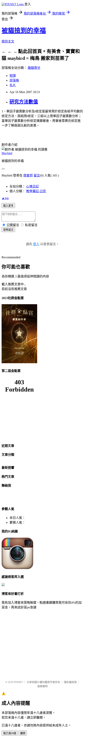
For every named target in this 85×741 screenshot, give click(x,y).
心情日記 (32, 186)
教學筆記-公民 (36, 191)
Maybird (7, 153)
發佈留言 (8, 229)
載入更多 (8, 205)
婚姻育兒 (34, 67)
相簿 (12, 75)
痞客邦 (28, 175)
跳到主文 (8, 41)
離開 (22, 733)
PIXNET (18, 682)
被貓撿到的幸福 (24, 30)
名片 (12, 85)
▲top (5, 198)
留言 (37, 175)
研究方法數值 (23, 101)
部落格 (14, 80)
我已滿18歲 (9, 733)
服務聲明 (42, 686)
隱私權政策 (70, 682)
